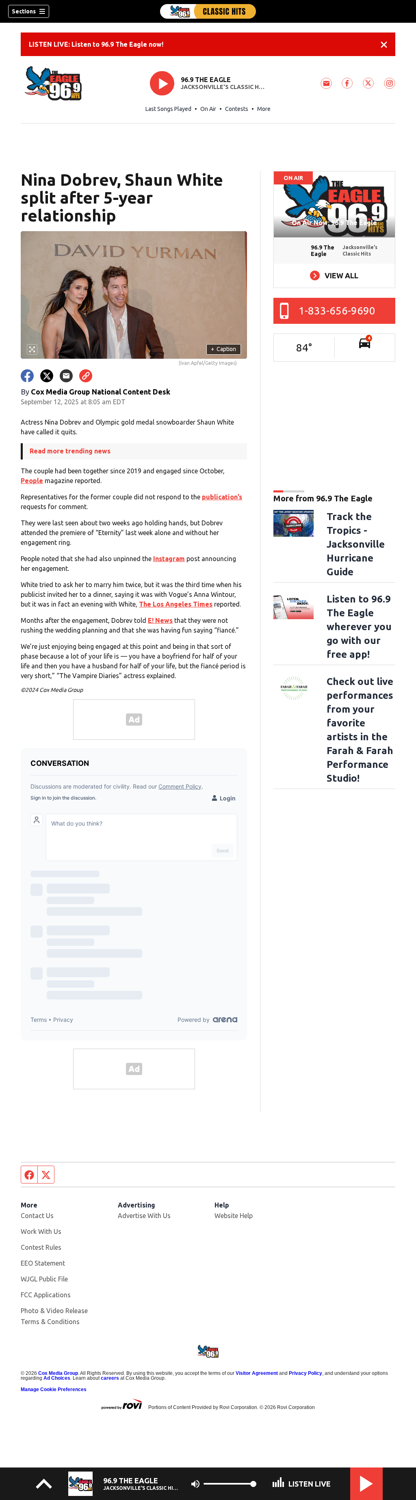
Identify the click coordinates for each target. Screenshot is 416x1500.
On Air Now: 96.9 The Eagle (334, 222)
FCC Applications (46, 1294)
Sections (24, 11)
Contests (236, 109)
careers (110, 1378)
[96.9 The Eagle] (208, 11)
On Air (208, 109)
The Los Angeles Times (175, 604)
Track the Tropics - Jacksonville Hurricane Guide (356, 544)
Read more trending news (70, 451)
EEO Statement (43, 1263)
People (32, 480)
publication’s (222, 497)
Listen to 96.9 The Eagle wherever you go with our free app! (359, 627)
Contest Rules (41, 1247)
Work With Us (41, 1231)
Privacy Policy (305, 1373)
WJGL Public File (44, 1279)
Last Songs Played (168, 109)
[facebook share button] (27, 375)
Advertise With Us (144, 1215)
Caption (223, 349)
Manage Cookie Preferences (54, 1389)
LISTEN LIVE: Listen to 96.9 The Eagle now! (96, 44)
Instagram (169, 558)
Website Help (233, 1215)
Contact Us (37, 1215)
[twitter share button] (46, 375)
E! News (160, 620)
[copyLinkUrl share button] (85, 375)
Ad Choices (56, 1378)
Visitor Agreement (257, 1373)
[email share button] (66, 375)
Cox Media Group (58, 1373)
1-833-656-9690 (337, 310)
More (264, 109)
